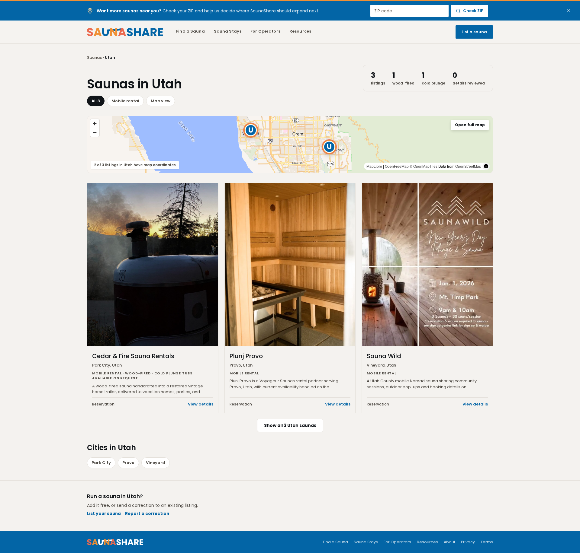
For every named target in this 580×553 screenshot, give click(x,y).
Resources (300, 31)
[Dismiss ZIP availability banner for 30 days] (568, 10)
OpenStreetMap (468, 166)
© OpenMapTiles (423, 166)
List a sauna (474, 32)
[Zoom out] (94, 132)
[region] (290, 144)
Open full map (470, 124)
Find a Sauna (190, 31)
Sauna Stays (227, 31)
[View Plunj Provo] (329, 147)
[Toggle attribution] (486, 166)
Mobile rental (125, 101)
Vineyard (155, 463)
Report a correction (147, 513)
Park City (101, 463)
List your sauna (104, 513)
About (449, 542)
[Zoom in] (94, 123)
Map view (160, 101)
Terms (487, 542)
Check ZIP (473, 11)
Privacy (468, 542)
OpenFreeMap (397, 166)
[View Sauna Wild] (251, 130)
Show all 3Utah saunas (290, 425)
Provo (128, 463)
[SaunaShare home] (125, 32)
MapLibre (374, 166)
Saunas (94, 57)
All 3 (96, 101)
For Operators (265, 31)
